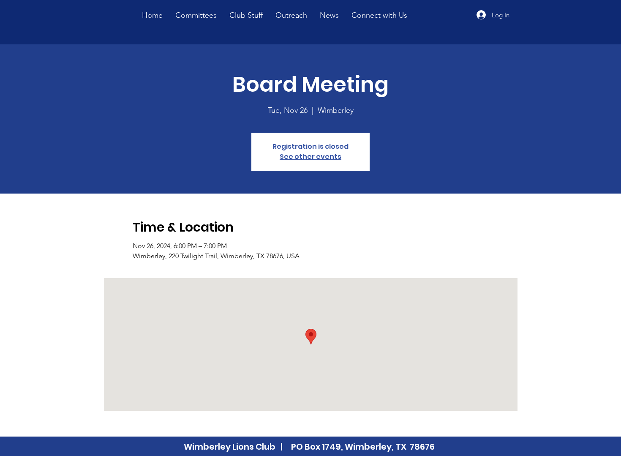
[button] (246, 15)
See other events (310, 156)
